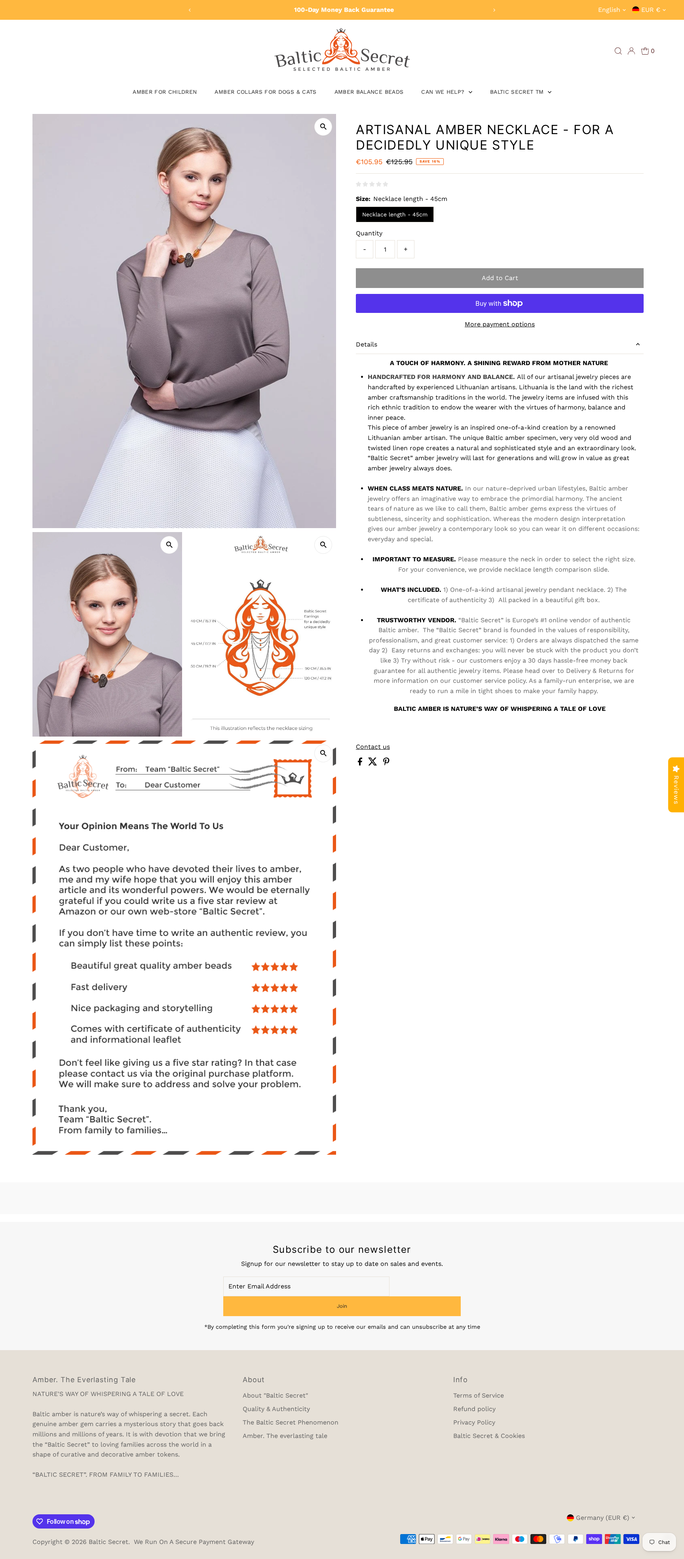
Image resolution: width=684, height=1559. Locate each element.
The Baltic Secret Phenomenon (290, 1422)
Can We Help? (444, 92)
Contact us (373, 747)
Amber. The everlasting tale (285, 1436)
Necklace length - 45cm (395, 214)
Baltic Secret (108, 1542)
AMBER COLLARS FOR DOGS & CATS (265, 92)
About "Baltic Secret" (275, 1395)
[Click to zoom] (323, 127)
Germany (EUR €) (602, 1517)
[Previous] (190, 10)
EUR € (650, 9)
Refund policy (474, 1409)
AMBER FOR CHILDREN (165, 92)
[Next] (494, 10)
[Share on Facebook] (361, 763)
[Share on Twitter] (373, 763)
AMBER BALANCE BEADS (369, 92)
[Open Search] (618, 51)
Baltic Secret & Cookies (489, 1436)
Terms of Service (478, 1395)
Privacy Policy (474, 1422)
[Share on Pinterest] (386, 763)
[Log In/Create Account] (631, 51)
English (609, 9)
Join (342, 1306)
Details (366, 344)
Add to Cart (500, 278)
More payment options (500, 324)
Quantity (369, 233)
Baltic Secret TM (518, 92)
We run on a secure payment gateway (194, 1542)
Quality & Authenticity (276, 1409)
